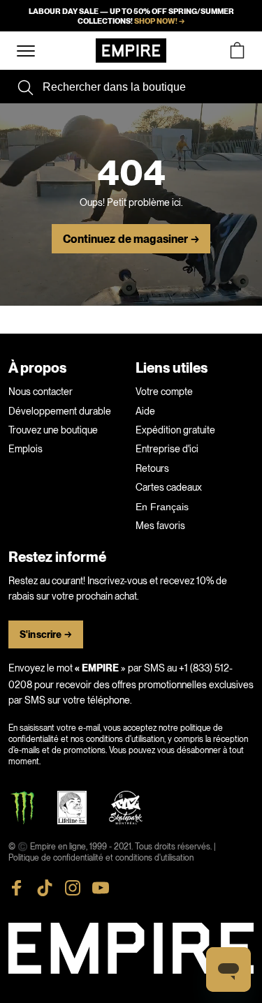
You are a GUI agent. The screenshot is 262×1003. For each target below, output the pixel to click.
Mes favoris (160, 525)
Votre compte (164, 391)
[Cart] (236, 50)
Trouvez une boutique (53, 430)
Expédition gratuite (175, 430)
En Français (162, 506)
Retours (152, 468)
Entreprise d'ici (167, 448)
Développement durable (59, 411)
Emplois (25, 448)
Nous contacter (40, 391)
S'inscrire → (46, 635)
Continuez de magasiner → (130, 239)
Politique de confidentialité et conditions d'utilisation (101, 858)
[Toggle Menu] (26, 51)
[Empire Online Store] (131, 50)
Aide (145, 411)
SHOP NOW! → (159, 21)
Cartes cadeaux (169, 487)
